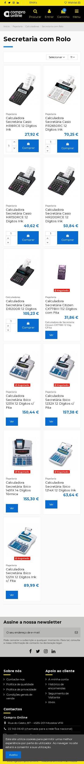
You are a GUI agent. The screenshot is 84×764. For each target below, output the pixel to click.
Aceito (13, 754)
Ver (51, 335)
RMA (51, 702)
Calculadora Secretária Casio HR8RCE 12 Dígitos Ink (21, 123)
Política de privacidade (21, 689)
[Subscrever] (76, 632)
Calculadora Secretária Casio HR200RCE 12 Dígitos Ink (58, 215)
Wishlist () (73, 2)
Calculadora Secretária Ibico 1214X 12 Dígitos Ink (60, 486)
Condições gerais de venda (19, 696)
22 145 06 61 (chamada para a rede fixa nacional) (40, 728)
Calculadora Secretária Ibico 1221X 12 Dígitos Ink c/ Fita (21, 575)
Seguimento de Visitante (58, 695)
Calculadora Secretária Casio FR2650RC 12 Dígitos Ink (58, 123)
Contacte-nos (15, 679)
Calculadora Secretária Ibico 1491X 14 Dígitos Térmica (18, 488)
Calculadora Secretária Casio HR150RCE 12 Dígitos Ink (19, 215)
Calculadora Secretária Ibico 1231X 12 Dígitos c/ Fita (20, 401)
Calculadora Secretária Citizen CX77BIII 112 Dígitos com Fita (61, 306)
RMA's (33, 2)
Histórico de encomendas (56, 686)
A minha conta (58, 679)
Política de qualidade (20, 684)
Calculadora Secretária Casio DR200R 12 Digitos (21, 305)
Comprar (28, 148)
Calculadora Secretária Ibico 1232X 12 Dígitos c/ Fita (59, 401)
